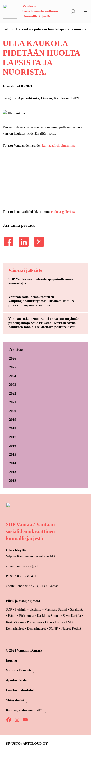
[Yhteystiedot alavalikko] (26, 702)
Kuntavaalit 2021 (67, 98)
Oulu (48, 622)
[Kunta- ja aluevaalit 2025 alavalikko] (45, 712)
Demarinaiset (15, 628)
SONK (53, 628)
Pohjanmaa (35, 622)
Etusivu (46, 98)
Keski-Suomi (15, 622)
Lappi (59, 622)
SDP (9, 609)
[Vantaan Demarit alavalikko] (33, 672)
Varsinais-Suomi (56, 609)
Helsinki (21, 609)
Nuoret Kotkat (71, 628)
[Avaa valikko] (85, 11)
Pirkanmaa (26, 616)
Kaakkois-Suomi (48, 616)
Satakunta (76, 609)
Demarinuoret (36, 628)
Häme (12, 616)
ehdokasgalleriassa (63, 212)
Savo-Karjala (72, 616)
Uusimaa (35, 609)
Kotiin (7, 29)
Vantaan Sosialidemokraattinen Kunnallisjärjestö (40, 11)
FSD (69, 622)
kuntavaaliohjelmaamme (58, 145)
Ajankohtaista (28, 98)
